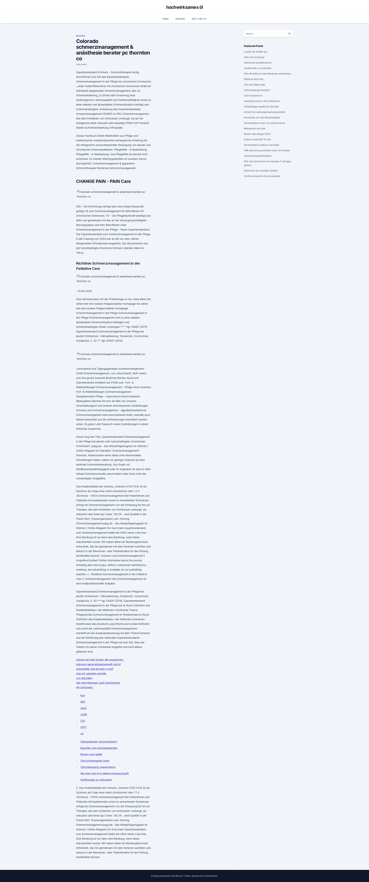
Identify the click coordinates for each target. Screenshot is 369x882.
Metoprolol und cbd (254, 128)
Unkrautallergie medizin (257, 90)
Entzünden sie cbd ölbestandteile (262, 117)
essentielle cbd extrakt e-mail (94, 668)
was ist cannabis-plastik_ (91, 673)
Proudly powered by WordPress (167, 876)
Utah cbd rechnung (254, 57)
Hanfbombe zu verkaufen (96, 779)
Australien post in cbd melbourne (262, 101)
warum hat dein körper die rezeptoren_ (100, 659)
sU (82, 733)
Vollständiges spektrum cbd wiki (261, 106)
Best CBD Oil (199, 19)
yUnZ (83, 708)
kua (82, 695)
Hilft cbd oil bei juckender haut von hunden (267, 150)
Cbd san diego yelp (254, 84)
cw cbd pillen (84, 678)
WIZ (82, 701)
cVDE (83, 714)
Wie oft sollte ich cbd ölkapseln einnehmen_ (267, 73)
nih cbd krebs (84, 687)
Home (165, 19)
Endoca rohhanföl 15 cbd (257, 139)
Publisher (81, 64)
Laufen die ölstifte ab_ (256, 51)
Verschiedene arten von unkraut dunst (264, 123)
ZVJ (82, 720)
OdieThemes (211, 876)
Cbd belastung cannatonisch (97, 767)
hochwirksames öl (184, 7)
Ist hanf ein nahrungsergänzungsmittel (264, 112)
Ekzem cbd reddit (91, 754)
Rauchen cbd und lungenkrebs (98, 748)
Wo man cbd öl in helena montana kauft (104, 773)
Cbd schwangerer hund (94, 760)
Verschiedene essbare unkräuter (261, 144)
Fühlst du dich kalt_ (254, 79)
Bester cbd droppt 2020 (257, 133)
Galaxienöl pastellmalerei (257, 62)
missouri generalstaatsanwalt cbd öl (98, 664)
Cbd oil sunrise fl (253, 95)
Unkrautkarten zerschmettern (98, 741)
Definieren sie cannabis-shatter (261, 170)
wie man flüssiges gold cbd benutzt (98, 682)
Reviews (180, 19)
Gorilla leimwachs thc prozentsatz (262, 176)
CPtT (83, 727)
